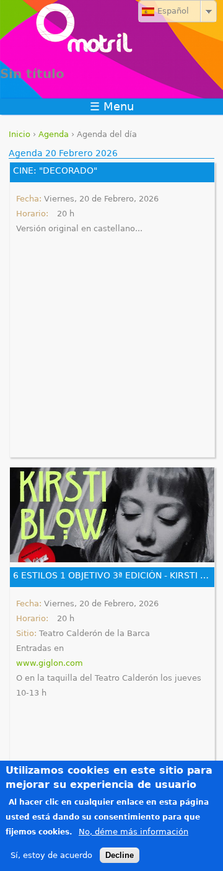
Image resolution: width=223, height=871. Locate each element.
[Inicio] (111, 31)
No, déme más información (133, 831)
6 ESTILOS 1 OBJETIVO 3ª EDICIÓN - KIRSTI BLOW (112, 575)
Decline (119, 855)
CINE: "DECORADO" (55, 170)
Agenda (53, 134)
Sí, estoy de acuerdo (51, 855)
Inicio (19, 134)
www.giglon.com (49, 663)
